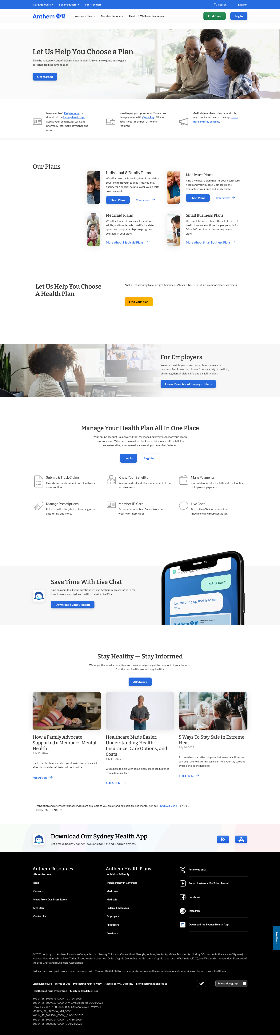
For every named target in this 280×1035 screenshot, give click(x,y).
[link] (49, 16)
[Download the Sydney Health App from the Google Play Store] (223, 839)
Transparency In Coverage (121, 882)
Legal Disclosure (42, 983)
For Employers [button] (42, 4)
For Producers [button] (68, 4)
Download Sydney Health (74, 605)
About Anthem (42, 874)
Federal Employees (117, 907)
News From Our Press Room (50, 899)
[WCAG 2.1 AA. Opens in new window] (201, 983)
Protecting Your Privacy (87, 983)
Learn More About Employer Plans (188, 384)
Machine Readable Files (84, 990)
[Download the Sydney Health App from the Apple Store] (241, 839)
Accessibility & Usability (119, 983)
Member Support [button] (111, 16)
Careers (37, 891)
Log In (129, 458)
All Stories (140, 682)
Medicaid (112, 899)
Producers (112, 924)
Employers (112, 916)
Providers (112, 933)
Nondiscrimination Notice (151, 983)
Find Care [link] (214, 16)
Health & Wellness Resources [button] (146, 16)
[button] (139, 301)
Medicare (112, 891)
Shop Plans (117, 200)
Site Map (38, 907)
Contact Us (39, 916)
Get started (47, 78)
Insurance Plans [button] (84, 16)
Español (242, 4)
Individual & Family (117, 874)
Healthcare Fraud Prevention (50, 990)
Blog (36, 882)
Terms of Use (62, 983)
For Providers (93, 6)
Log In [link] (239, 16)
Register (149, 458)
